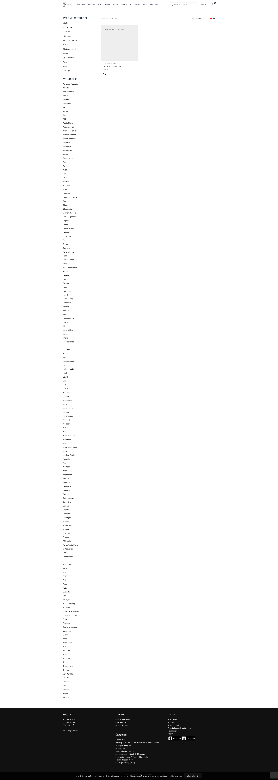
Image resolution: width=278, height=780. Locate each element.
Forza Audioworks (70, 267)
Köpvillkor (172, 734)
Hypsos (66, 322)
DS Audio (67, 236)
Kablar (65, 53)
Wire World (67, 689)
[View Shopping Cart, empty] (213, 4)
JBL (64, 346)
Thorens (66, 658)
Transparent (68, 666)
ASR (64, 119)
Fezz (65, 256)
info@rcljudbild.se (122, 719)
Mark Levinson (69, 408)
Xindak (66, 693)
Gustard (66, 283)
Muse (65, 451)
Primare (66, 529)
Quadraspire (68, 557)
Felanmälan (172, 731)
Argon (65, 115)
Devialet (66, 232)
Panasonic (67, 514)
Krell (65, 373)
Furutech (66, 271)
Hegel (65, 295)
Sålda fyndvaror (69, 58)
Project (66, 537)
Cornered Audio (69, 213)
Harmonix (67, 291)
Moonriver (67, 439)
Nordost (66, 478)
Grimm (65, 279)
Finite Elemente (69, 260)
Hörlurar (66, 71)
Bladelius (66, 185)
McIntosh (66, 420)
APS (64, 107)
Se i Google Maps (70, 731)
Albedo (66, 88)
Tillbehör (66, 45)
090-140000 (120, 722)
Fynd (65, 62)
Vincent (66, 682)
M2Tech (66, 392)
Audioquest (67, 150)
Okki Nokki (67, 490)
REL (64, 572)
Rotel (65, 588)
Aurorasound (68, 158)
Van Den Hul (68, 674)
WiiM (65, 685)
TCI (64, 646)
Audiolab (66, 142)
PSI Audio (67, 541)
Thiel (65, 654)
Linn (64, 381)
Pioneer (66, 521)
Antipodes (67, 103)
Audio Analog (68, 127)
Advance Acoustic (70, 84)
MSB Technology (70, 447)
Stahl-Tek (67, 631)
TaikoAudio (67, 643)
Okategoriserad (69, 49)
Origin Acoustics (69, 498)
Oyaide (66, 510)
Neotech (66, 467)
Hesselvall (67, 303)
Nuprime (66, 482)
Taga (65, 639)
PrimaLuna (67, 525)
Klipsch (66, 365)
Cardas (66, 201)
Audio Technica (69, 139)
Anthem (66, 99)
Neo (64, 463)
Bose (65, 189)
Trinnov (66, 670)
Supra (65, 635)
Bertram (66, 181)
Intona (65, 338)
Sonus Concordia (70, 615)
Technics (66, 650)
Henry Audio (68, 299)
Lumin (65, 389)
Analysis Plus (68, 92)
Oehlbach (67, 486)
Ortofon (66, 506)
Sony (65, 619)
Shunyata (66, 600)
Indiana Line (68, 330)
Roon (65, 584)
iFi (64, 326)
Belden (66, 178)
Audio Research (69, 135)
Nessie (65, 471)
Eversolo (66, 248)
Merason (66, 424)
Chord (65, 205)
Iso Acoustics (68, 342)
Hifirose (66, 310)
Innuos (65, 334)
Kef (64, 357)
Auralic (66, 154)
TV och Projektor (70, 40)
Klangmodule (68, 361)
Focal (65, 264)
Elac (64, 240)
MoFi (65, 432)
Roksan (66, 580)
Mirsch (65, 428)
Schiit (65, 596)
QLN (65, 553)
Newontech (67, 475)
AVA (64, 162)
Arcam (65, 111)
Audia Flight (68, 123)
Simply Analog (69, 603)
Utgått (65, 23)
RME (65, 576)
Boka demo (172, 719)
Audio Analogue (69, 131)
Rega (65, 568)
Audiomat (67, 146)
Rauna (65, 560)
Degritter (66, 221)
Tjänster (171, 722)
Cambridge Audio (70, 197)
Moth (65, 443)
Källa (65, 66)
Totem (65, 662)
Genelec (66, 275)
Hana (65, 287)
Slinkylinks (67, 607)
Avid (65, 166)
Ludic (65, 385)
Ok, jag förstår (193, 776)
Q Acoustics (68, 549)
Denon (65, 224)
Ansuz (65, 96)
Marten (66, 412)
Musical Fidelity (69, 455)
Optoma (66, 494)
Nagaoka (66, 459)
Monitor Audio (69, 435)
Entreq (65, 244)
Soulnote (66, 623)
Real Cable (67, 564)
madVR (66, 396)
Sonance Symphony (71, 611)
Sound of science (70, 627)
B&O (64, 174)
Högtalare (67, 36)
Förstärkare (67, 27)
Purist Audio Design (71, 545)
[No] (275, 776)
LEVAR (65, 377)
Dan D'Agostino (69, 217)
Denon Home (68, 228)
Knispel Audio (68, 369)
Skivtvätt (66, 32)
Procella (66, 533)
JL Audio (66, 349)
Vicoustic (66, 678)
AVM (65, 170)
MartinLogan (68, 416)
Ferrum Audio (68, 252)
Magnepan (67, 400)
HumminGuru (68, 318)
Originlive (67, 502)
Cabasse (66, 193)
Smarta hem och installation (179, 728)
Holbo (65, 314)
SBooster (66, 592)
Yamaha (66, 697)
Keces (65, 353)
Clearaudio (67, 209)
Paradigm (67, 517)
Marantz (66, 404)
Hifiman (66, 307)
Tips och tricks (174, 725)
